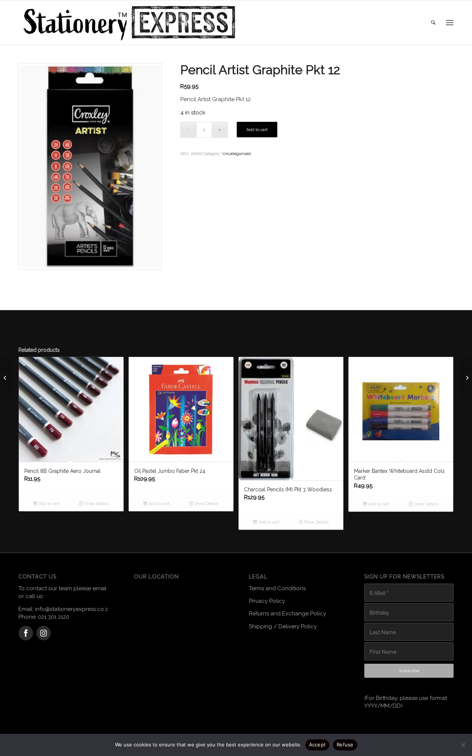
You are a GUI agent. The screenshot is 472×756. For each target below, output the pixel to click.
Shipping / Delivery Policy (283, 626)
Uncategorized (236, 153)
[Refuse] (462, 745)
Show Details (96, 503)
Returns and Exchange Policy (287, 613)
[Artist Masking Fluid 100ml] (466, 378)
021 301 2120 (53, 617)
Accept (317, 745)
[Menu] (450, 22)
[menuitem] (433, 22)
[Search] (433, 22)
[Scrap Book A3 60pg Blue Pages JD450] (5, 378)
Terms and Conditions (277, 588)
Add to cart (257, 129)
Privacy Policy (267, 601)
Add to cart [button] (49, 503)
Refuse (345, 745)
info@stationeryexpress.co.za (73, 609)
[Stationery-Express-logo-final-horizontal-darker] (129, 22)
